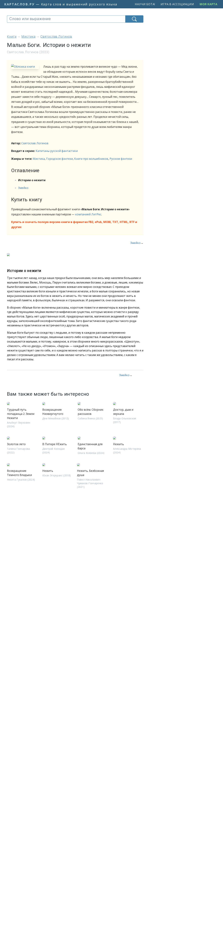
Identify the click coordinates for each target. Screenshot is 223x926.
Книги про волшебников (91, 159)
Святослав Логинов (34, 143)
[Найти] (134, 19)
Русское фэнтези (121, 159)
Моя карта (208, 4)
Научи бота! (145, 4)
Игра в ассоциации (177, 4)
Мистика (39, 159)
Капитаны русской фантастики (57, 151)
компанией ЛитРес (88, 214)
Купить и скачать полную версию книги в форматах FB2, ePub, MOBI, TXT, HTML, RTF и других (74, 224)
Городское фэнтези (59, 159)
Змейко (23, 188)
